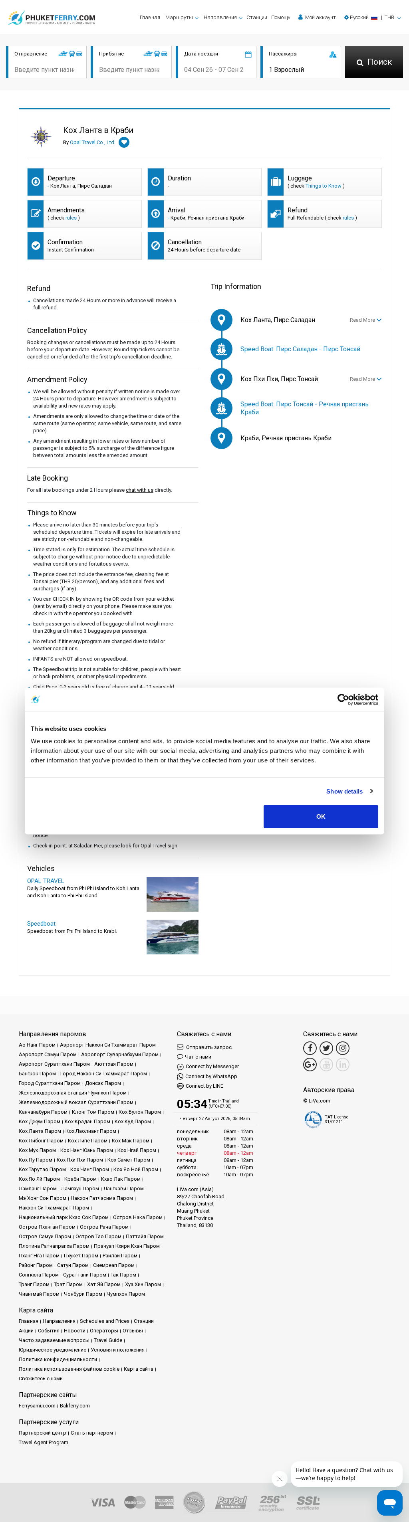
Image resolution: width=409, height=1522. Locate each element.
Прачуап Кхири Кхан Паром (127, 1246)
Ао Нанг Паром (37, 1045)
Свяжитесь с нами (41, 1378)
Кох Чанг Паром (89, 1169)
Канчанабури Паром (43, 1112)
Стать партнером (92, 1433)
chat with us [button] (139, 490)
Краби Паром (80, 1179)
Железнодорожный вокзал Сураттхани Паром (76, 1102)
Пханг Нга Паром (39, 1256)
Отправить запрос (208, 1047)
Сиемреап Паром (114, 1265)
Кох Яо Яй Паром (39, 1179)
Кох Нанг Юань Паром (86, 1150)
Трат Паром (68, 1284)
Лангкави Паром (123, 1188)
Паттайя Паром (145, 1236)
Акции (26, 1331)
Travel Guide (108, 1340)
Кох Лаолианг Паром (91, 1131)
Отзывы (133, 1331)
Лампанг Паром (38, 1188)
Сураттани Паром (84, 1275)
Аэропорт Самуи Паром (48, 1054)
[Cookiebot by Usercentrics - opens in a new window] (343, 699)
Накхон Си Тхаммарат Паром (54, 1208)
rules (71, 218)
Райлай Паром (120, 1256)
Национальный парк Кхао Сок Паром (64, 1217)
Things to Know (323, 186)
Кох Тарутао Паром (42, 1169)
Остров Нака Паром (138, 1217)
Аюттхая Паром (113, 1064)
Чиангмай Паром (39, 1294)
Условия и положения (118, 1350)
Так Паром (123, 1275)
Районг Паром (36, 1265)
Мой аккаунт (320, 17)
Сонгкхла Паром (39, 1275)
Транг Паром (34, 1284)
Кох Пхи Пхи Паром (80, 1160)
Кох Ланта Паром (40, 1131)
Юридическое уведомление (52, 1350)
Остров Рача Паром (104, 1227)
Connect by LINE (204, 1086)
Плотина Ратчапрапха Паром (54, 1246)
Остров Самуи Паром (45, 1236)
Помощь (280, 17)
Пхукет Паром (81, 1256)
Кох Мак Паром (130, 1141)
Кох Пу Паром (35, 1160)
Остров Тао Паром (98, 1236)
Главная (150, 17)
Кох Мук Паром (37, 1150)
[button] (372, 17)
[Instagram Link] (342, 1048)
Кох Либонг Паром (41, 1141)
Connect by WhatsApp (211, 1076)
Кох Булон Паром (140, 1112)
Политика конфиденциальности (58, 1359)
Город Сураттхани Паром (50, 1083)
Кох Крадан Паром (87, 1121)
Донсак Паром (103, 1083)
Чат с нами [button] (198, 1057)
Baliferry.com (75, 1406)
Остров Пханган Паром (47, 1227)
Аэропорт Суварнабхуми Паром (120, 1054)
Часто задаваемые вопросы (54, 1340)
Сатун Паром (73, 1265)
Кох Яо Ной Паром (135, 1169)
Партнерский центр (42, 1433)
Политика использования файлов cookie (69, 1369)
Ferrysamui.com (37, 1406)
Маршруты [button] (179, 17)
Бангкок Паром (37, 1074)
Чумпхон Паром (126, 1294)
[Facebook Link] (310, 1048)
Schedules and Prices (104, 1321)
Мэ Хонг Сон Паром (42, 1198)
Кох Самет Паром (128, 1160)
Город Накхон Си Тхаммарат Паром (103, 1074)
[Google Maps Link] (310, 1064)
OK (321, 816)
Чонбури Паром (83, 1294)
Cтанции (256, 17)
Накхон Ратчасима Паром (102, 1198)
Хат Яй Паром (104, 1284)
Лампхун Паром (80, 1188)
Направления (59, 1321)
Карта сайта (138, 1369)
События (49, 1331)
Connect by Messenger (212, 1066)
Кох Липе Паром (87, 1141)
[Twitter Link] (326, 1048)
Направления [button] (220, 17)
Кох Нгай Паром (136, 1150)
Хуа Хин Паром (143, 1284)
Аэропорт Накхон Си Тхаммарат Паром (108, 1045)
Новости (74, 1331)
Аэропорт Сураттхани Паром (54, 1064)
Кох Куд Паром (133, 1121)
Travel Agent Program (43, 1442)
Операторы (104, 1331)
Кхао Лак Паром (121, 1179)
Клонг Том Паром (93, 1112)
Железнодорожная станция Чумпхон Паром (73, 1093)
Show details (344, 791)
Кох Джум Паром (39, 1121)
